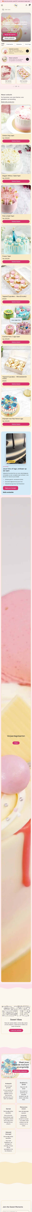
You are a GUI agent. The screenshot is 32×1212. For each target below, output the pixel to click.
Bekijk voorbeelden (8, 492)
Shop (16, 743)
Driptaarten (19, 44)
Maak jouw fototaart (10, 488)
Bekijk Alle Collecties (20, 1071)
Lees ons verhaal (16, 1030)
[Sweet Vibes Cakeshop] (16, 5)
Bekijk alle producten (7, 102)
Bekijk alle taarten (10, 34)
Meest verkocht (9, 38)
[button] (18, 86)
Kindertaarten (10, 44)
